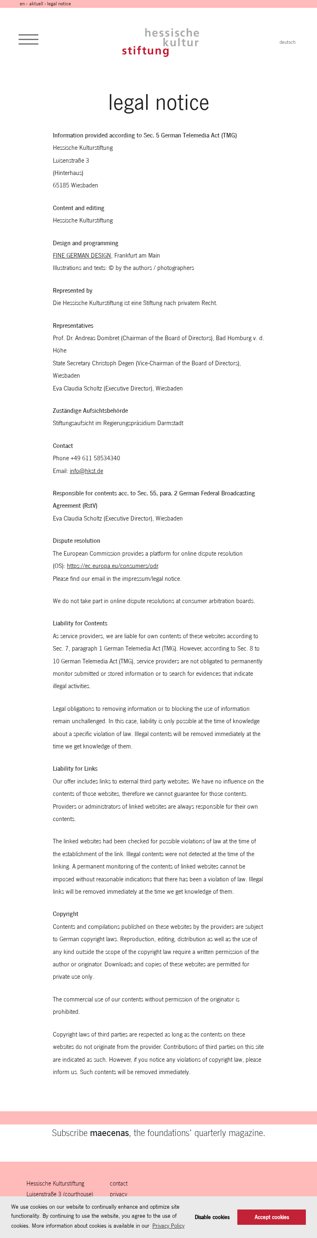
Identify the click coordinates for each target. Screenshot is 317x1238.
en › (24, 4)
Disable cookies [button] (212, 1217)
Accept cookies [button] (272, 1217)
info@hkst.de (86, 470)
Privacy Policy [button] (168, 1225)
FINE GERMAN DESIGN (82, 255)
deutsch (287, 42)
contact (119, 1183)
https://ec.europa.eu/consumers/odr (112, 565)
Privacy (118, 1194)
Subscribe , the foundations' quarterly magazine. (158, 1132)
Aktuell (36, 4)
